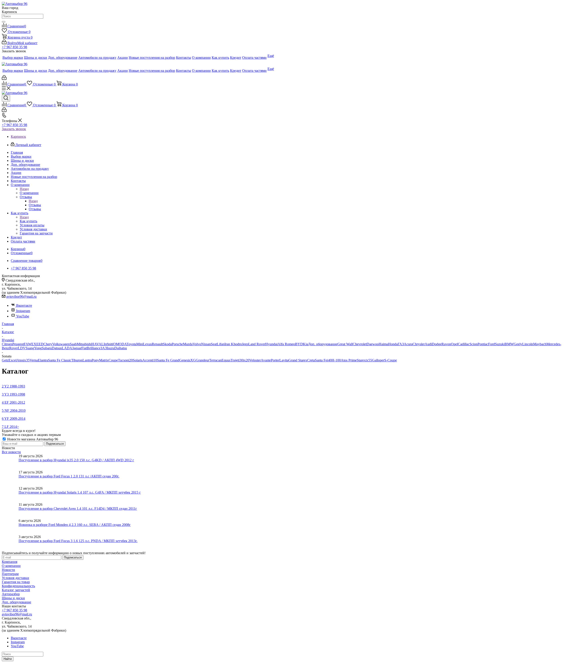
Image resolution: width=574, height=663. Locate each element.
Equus (226, 360)
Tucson (123, 360)
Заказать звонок (14, 129)
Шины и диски (13, 598)
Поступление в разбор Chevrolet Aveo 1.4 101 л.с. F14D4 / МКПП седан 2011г (78, 508)
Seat (214, 344)
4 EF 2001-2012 (13, 402)
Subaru (47, 348)
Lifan (220, 344)
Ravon (446, 344)
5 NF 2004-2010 (14, 410)
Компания (9, 562)
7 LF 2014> (10, 427)
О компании (29, 193)
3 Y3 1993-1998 (13, 394)
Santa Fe (321, 360)
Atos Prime (349, 360)
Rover (13, 348)
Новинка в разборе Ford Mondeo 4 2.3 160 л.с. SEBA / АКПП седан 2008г (75, 525)
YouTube (22, 316)
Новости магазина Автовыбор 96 (32, 439)
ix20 (246, 360)
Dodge (436, 344)
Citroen (7, 344)
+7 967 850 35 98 (14, 47)
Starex (361, 360)
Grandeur (202, 360)
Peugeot (18, 344)
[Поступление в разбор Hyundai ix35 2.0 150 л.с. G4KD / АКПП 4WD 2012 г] (10, 462)
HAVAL (97, 344)
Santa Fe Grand (168, 360)
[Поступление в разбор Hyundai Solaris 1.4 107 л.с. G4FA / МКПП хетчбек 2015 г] (10, 494)
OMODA (119, 344)
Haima (383, 344)
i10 (154, 360)
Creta (311, 360)
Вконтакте (24, 305)
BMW (509, 344)
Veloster (255, 360)
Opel (454, 344)
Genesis (184, 360)
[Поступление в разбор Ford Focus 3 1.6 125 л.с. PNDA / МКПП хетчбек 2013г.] (10, 543)
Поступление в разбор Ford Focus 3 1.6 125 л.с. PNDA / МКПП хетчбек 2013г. (78, 541)
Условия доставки (15, 578)
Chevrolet (360, 344)
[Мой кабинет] (4, 79)
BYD (299, 344)
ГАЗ (401, 344)
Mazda (188, 344)
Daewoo (373, 344)
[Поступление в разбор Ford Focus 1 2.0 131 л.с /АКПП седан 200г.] (10, 478)
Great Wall (345, 344)
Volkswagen (61, 344)
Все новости (11, 452)
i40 (329, 360)
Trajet (234, 360)
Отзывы (35, 205)
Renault (157, 344)
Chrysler (419, 344)
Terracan (215, 360)
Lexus (147, 344)
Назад (24, 189)
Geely (518, 344)
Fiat (84, 348)
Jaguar (76, 348)
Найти (8, 659)
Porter (275, 360)
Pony (95, 360)
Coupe (113, 360)
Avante (266, 360)
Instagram (23, 311)
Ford (491, 344)
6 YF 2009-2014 (13, 418)
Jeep (245, 344)
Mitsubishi (84, 344)
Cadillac (464, 344)
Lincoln (527, 344)
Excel (13, 360)
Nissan (206, 344)
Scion (474, 344)
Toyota (131, 344)
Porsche (177, 344)
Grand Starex (297, 360)
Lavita (283, 360)
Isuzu (110, 348)
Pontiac (483, 344)
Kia (305, 344)
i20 (130, 360)
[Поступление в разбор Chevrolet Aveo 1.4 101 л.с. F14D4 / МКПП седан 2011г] (10, 511)
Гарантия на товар (16, 582)
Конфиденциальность (18, 586)
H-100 (336, 360)
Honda (393, 344)
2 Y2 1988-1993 (13, 386)
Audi (428, 344)
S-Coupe (390, 360)
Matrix (104, 360)
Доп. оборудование (322, 344)
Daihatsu (120, 348)
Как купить (28, 221)
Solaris (137, 360)
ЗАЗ (103, 348)
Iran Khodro (233, 344)
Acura (408, 344)
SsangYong (34, 348)
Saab (73, 344)
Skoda (167, 344)
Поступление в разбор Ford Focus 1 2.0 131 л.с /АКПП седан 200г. (69, 476)
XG (193, 360)
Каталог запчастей (16, 590)
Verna (34, 360)
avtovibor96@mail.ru (21, 296)
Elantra (43, 360)
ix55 (369, 360)
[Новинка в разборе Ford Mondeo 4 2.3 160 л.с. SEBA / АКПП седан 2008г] (10, 527)
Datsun (57, 348)
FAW (27, 344)
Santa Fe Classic (59, 360)
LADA (67, 348)
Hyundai (271, 344)
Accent (147, 360)
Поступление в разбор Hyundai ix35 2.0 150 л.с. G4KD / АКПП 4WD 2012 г (76, 460)
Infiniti (108, 344)
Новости (8, 570)
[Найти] (3, 21)
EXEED (37, 344)
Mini (139, 344)
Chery (47, 344)
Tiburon (77, 360)
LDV (22, 348)
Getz (5, 360)
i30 (241, 360)
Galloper (378, 360)
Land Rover (256, 344)
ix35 (26, 360)
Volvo (197, 344)
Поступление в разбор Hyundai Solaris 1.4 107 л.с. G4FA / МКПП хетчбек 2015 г (80, 492)
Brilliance (93, 348)
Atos (20, 360)
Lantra (87, 360)
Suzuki (500, 344)
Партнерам (10, 574)
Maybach (539, 344)
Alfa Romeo (286, 344)
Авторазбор (11, 594)
